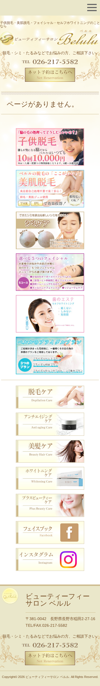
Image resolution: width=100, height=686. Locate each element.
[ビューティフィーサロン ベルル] (50, 38)
